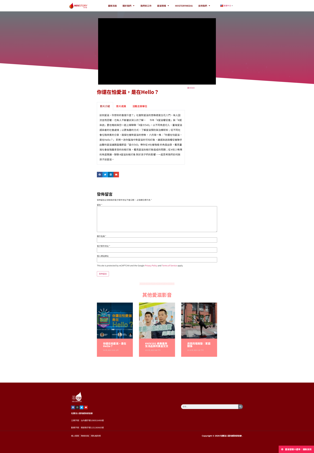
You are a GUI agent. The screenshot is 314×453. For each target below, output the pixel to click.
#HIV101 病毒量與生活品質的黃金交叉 (156, 344)
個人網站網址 (103, 256)
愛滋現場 (161, 5)
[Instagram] (77, 407)
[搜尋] (240, 406)
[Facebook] (73, 407)
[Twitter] (81, 407)
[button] (99, 174)
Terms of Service (169, 266)
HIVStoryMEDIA (184, 5)
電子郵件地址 (103, 246)
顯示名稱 (101, 236)
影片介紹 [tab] (105, 106)
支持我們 (202, 5)
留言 (99, 205)
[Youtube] (86, 407)
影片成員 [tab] (121, 106)
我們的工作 (145, 5)
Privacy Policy (151, 266)
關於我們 (127, 5)
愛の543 (191, 88)
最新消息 (112, 5)
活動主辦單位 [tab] (139, 106)
